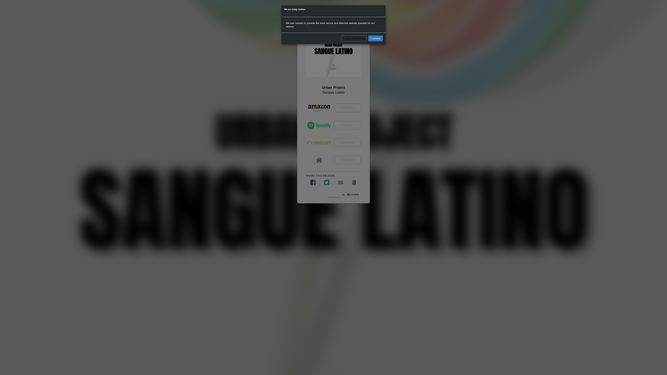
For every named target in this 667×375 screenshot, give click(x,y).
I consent (375, 38)
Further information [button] (353, 38)
